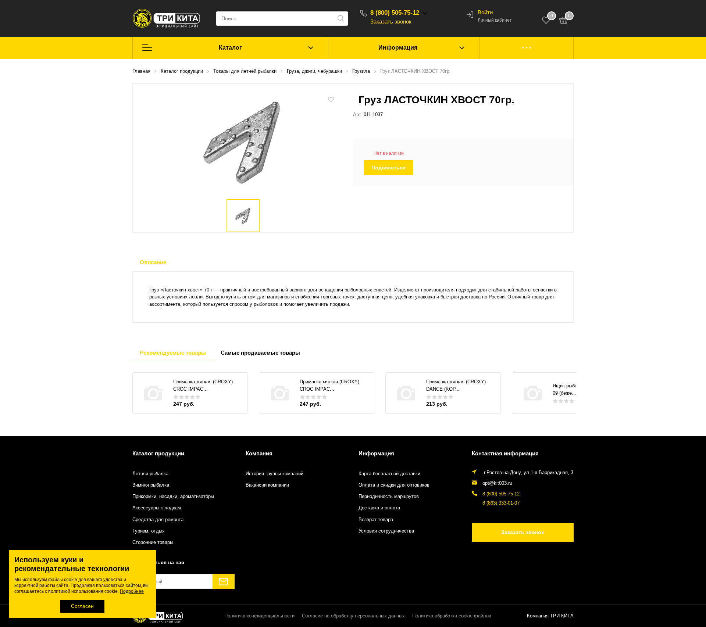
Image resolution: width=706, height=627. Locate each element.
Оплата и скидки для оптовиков (394, 485)
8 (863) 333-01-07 (501, 503)
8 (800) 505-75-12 (394, 12)
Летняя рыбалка (150, 473)
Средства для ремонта (157, 519)
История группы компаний (274, 473)
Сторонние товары (152, 542)
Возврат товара (376, 519)
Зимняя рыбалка (150, 485)
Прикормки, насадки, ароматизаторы (173, 496)
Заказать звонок (390, 21)
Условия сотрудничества (386, 531)
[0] (563, 21)
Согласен (82, 606)
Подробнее (132, 591)
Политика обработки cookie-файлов (451, 616)
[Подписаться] (224, 581)
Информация (397, 47)
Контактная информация (505, 453)
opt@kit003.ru (497, 483)
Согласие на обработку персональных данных (353, 616)
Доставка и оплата (379, 507)
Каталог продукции (158, 453)
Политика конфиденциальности (259, 616)
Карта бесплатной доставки (389, 473)
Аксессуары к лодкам (156, 507)
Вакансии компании (267, 485)
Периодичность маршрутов (389, 496)
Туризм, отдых (148, 531)
